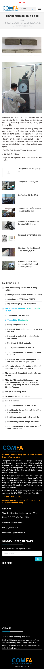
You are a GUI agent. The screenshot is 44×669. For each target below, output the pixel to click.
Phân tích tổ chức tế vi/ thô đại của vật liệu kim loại (28, 223)
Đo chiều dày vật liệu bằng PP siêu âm (23, 422)
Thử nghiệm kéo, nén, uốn (28, 182)
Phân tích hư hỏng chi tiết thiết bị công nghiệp (21, 289)
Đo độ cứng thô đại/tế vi (28, 195)
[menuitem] (20, 3)
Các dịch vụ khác (12, 401)
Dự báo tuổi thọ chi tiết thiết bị (17, 396)
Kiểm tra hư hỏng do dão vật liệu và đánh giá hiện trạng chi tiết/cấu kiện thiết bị (23, 367)
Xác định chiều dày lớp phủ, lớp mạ (21, 405)
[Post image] (8, 172)
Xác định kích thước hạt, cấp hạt (29, 169)
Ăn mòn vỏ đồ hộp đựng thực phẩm (16, 637)
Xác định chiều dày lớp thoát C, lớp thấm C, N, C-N (29, 249)
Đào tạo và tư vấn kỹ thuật (15, 392)
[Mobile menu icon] (39, 8)
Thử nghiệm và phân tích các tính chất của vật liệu (22, 309)
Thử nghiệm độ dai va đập (17, 320)
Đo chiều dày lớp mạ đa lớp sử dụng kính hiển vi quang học (24, 411)
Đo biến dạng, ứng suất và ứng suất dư (23, 417)
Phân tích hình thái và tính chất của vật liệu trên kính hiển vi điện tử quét (28, 264)
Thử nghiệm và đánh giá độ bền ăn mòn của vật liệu (23, 374)
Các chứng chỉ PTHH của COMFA (21, 299)
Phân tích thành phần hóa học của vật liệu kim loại (29, 209)
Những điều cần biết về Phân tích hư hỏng (24, 295)
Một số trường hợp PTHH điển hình (21, 304)
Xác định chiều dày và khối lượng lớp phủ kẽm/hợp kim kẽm (24, 427)
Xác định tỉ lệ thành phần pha (29, 235)
